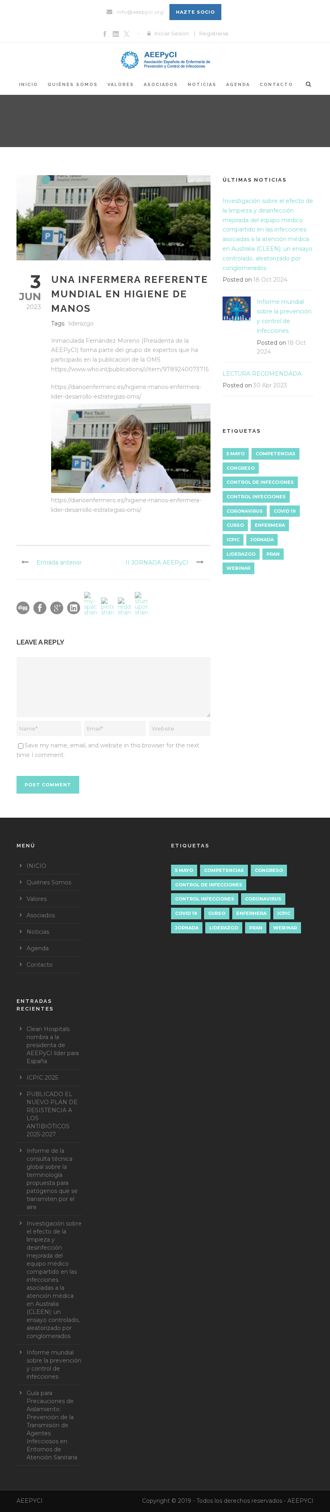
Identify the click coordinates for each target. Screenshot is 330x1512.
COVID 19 (285, 511)
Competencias (275, 453)
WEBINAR (238, 568)
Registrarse (214, 33)
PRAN (273, 554)
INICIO (28, 84)
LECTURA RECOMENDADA (262, 373)
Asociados (161, 84)
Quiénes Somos (72, 84)
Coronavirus (245, 511)
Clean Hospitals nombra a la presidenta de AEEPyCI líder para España (53, 1045)
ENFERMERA (270, 525)
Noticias (202, 84)
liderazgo (81, 323)
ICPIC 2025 (42, 1077)
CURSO (235, 525)
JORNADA (262, 539)
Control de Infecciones (260, 482)
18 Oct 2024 (270, 279)
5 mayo (236, 453)
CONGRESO (241, 468)
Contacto (276, 84)
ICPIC (233, 539)
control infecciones (256, 496)
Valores (120, 84)
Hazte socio (195, 12)
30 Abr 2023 (270, 385)
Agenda (238, 84)
